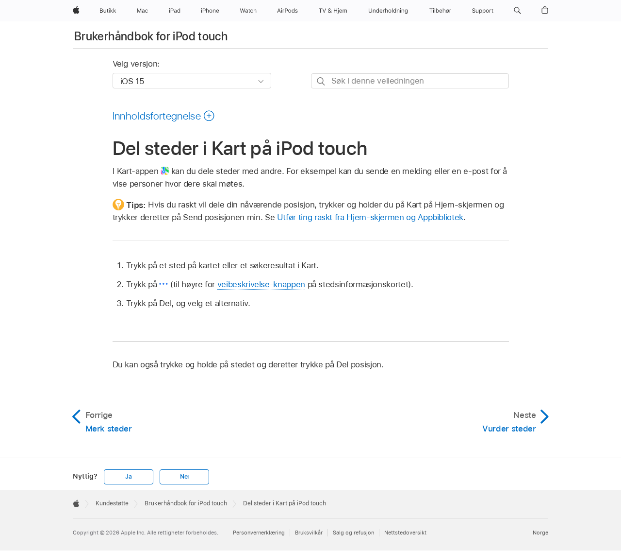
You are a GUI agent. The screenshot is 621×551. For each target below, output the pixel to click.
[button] (517, 10)
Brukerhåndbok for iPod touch (151, 36)
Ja (128, 476)
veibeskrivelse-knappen (261, 284)
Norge (540, 532)
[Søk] (321, 81)
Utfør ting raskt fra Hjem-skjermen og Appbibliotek (370, 217)
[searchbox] (410, 80)
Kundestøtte (112, 503)
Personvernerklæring (259, 532)
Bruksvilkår (309, 532)
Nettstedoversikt (405, 532)
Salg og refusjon (353, 532)
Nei (184, 476)
